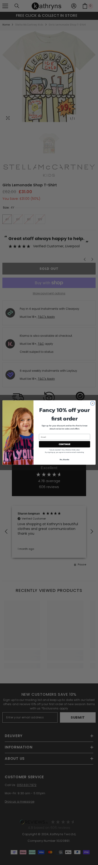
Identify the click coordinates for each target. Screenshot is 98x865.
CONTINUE (64, 444)
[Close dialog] (92, 403)
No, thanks (64, 459)
